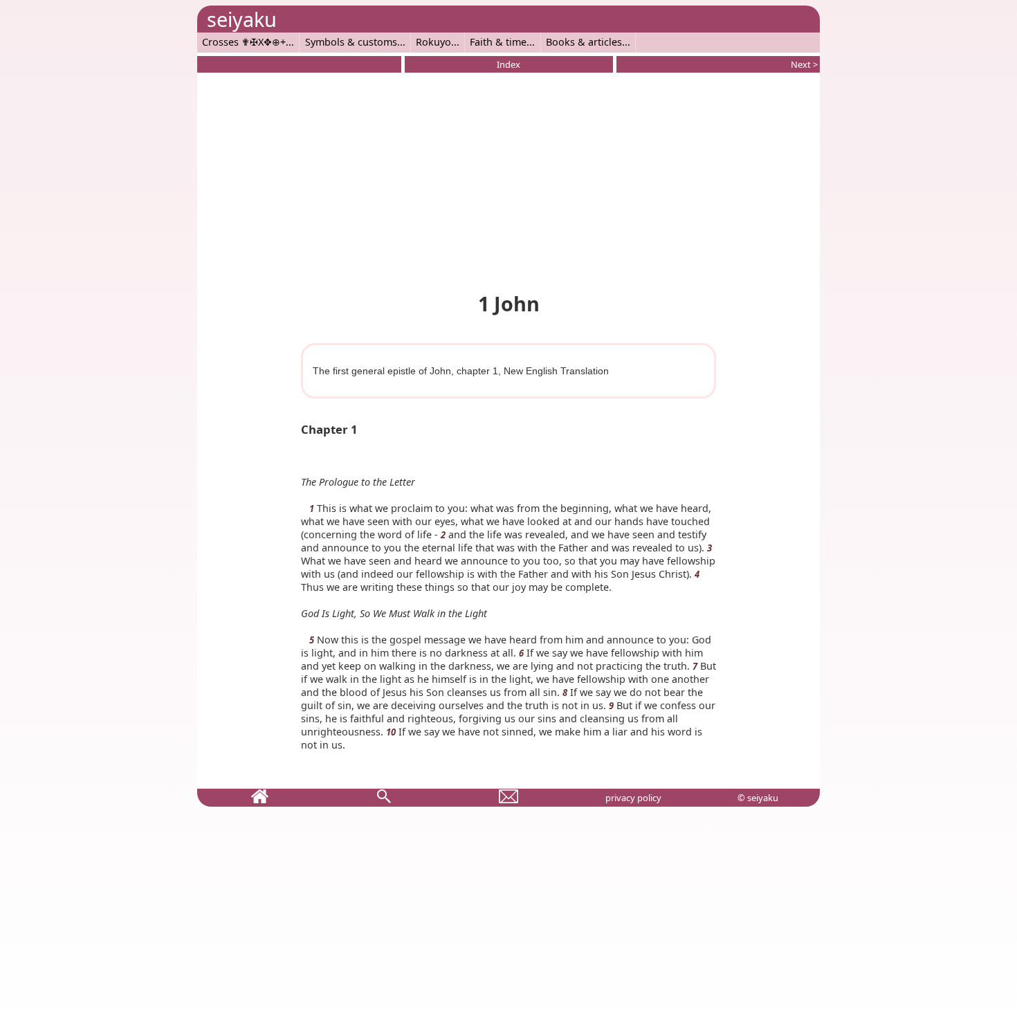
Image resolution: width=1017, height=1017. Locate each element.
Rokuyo (433, 41)
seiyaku (242, 19)
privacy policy (633, 797)
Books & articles (584, 41)
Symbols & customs (351, 41)
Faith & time (498, 41)
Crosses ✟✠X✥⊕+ (244, 41)
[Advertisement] (508, 180)
